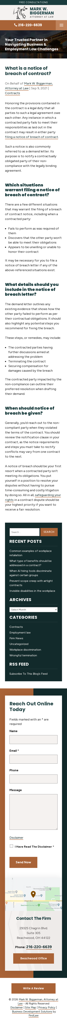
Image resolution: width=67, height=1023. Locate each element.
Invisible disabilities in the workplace (32, 591)
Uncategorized (18, 644)
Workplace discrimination (25, 649)
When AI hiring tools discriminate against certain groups (30, 573)
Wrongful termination (23, 655)
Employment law (20, 632)
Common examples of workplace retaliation (30, 553)
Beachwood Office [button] (33, 958)
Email (14, 750)
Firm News (16, 638)
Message (15, 790)
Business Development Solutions (32, 1011)
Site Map (30, 1007)
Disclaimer (16, 837)
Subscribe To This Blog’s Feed (28, 673)
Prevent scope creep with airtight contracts (31, 583)
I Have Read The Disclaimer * (34, 846)
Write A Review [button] (33, 988)
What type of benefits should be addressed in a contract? (30, 563)
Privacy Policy (46, 1007)
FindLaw (34, 1015)
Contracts (12, 93)
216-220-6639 (30, 25)
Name (13, 731)
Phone (13, 770)
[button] (61, 25)
